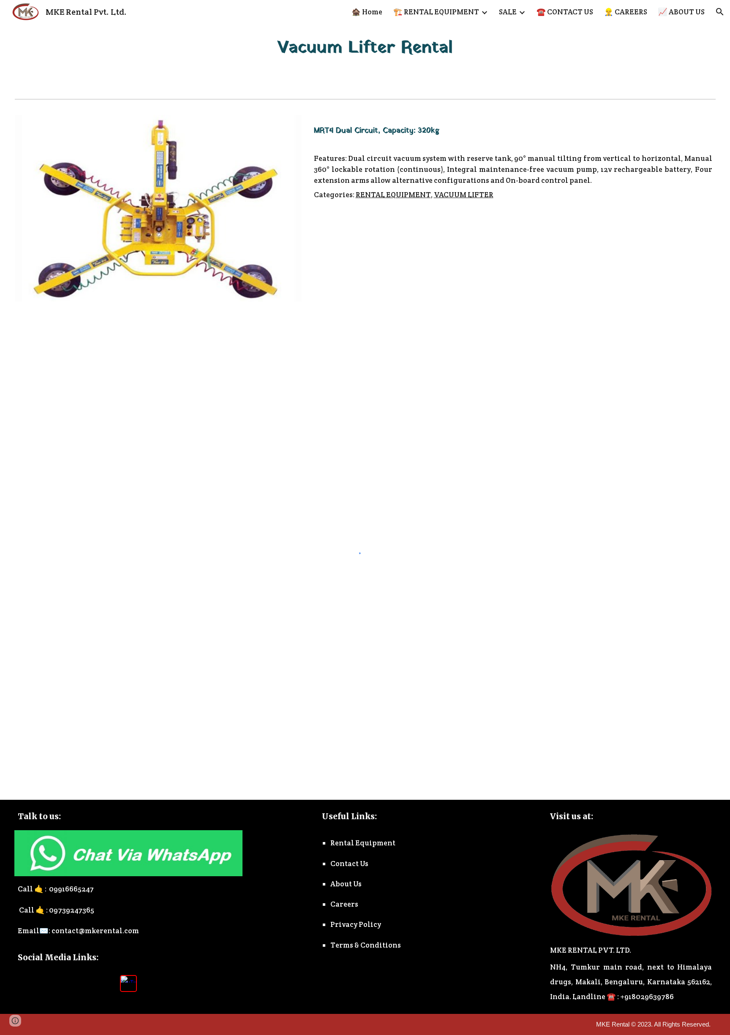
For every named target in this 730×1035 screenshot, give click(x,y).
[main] (365, 47)
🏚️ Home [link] (366, 11)
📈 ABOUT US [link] (681, 11)
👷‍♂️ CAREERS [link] (625, 11)
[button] (720, 12)
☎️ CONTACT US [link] (565, 11)
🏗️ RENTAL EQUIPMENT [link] (436, 11)
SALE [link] (508, 11)
